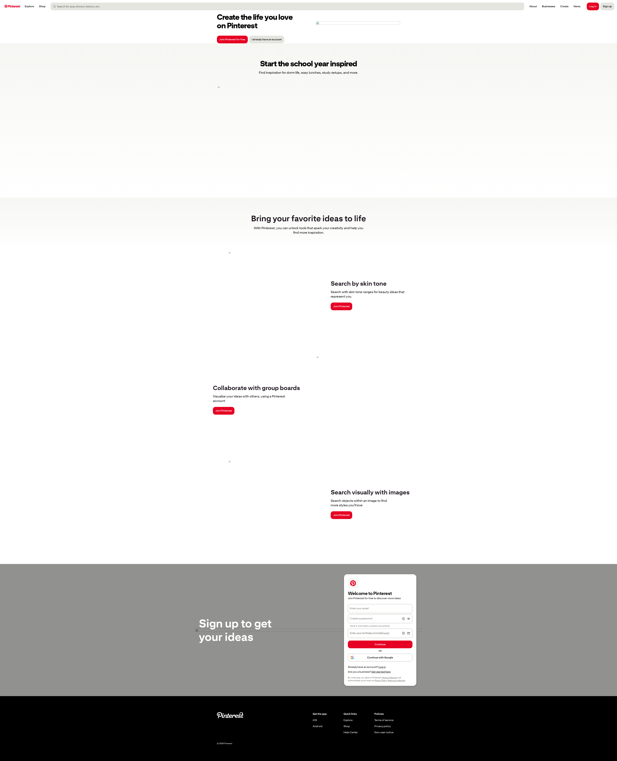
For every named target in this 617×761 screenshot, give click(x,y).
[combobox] (288, 6)
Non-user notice (383, 732)
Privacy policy (382, 726)
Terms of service (383, 720)
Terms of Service (389, 678)
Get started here (381, 671)
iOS (315, 720)
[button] (226, 172)
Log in (382, 667)
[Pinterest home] (12, 6)
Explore (348, 720)
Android (317, 726)
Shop (347, 726)
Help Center (351, 732)
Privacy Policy (381, 680)
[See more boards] (308, 133)
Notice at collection (396, 680)
